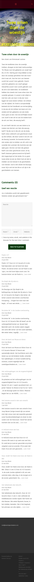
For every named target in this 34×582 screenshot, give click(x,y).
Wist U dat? (22, 565)
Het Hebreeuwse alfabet (25, 569)
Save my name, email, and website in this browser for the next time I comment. (17, 238)
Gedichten (21, 576)
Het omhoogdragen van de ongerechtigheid (17, 371)
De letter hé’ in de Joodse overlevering (15, 310)
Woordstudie (22, 573)
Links (26, 576)
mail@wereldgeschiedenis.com (10, 525)
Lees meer (27, 274)
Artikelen (21, 563)
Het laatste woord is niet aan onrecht (15, 400)
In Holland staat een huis (10, 430)
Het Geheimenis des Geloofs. (11, 485)
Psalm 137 (5, 255)
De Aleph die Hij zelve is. (10, 281)
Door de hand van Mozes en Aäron (14, 339)
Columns (27, 563)
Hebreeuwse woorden (24, 567)
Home (20, 556)
